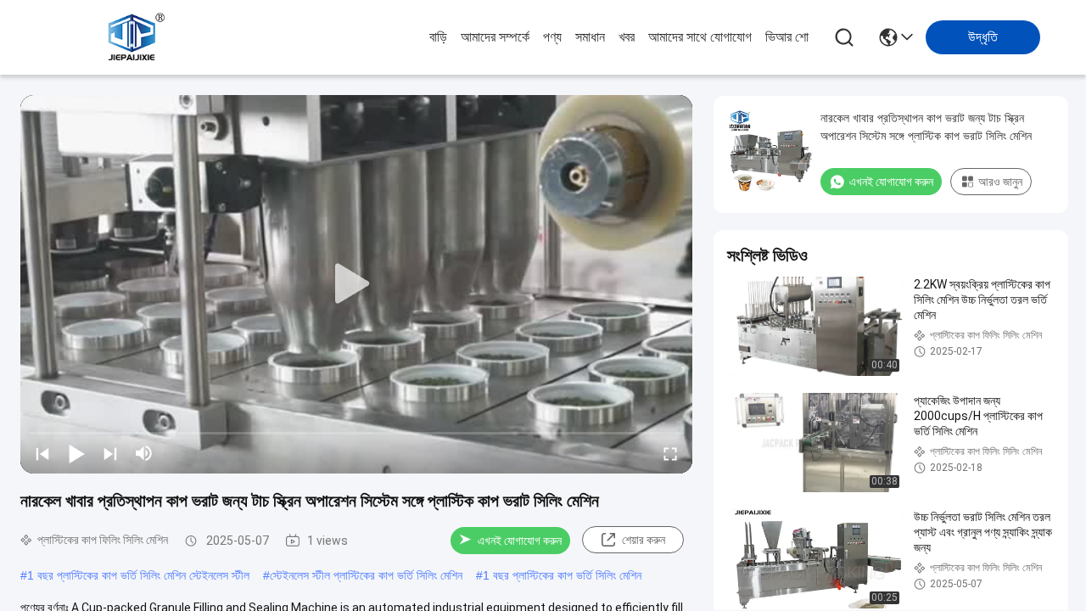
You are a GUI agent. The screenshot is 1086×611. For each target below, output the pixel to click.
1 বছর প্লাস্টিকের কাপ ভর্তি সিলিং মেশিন (562, 575)
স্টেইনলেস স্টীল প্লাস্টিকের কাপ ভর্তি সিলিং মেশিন (366, 575)
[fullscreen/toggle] (670, 453)
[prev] (42, 453)
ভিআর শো (787, 37)
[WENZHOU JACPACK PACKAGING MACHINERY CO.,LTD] (134, 37)
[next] (110, 453)
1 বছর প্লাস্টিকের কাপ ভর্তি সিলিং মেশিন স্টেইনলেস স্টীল (138, 575)
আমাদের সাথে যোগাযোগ (700, 37)
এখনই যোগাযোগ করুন (520, 540)
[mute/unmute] (144, 453)
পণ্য (552, 37)
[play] (356, 284)
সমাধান (590, 37)
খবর (627, 37)
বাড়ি (438, 37)
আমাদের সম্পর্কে (495, 37)
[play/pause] (76, 453)
